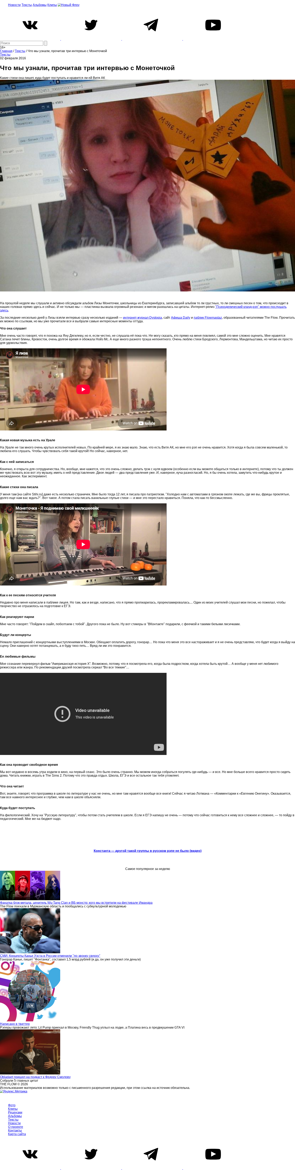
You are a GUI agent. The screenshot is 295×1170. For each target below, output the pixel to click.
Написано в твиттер (15, 1024)
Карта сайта (17, 1134)
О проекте (15, 1127)
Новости (14, 5)
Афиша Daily (180, 317)
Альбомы (40, 5)
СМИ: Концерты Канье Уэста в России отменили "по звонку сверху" (50, 955)
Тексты (26, 5)
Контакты (15, 1130)
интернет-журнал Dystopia (142, 317)
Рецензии (15, 1112)
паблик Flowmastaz (208, 317)
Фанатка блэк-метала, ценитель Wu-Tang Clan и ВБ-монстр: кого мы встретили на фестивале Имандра (76, 902)
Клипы (52, 5)
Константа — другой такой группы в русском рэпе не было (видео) (147, 851)
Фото (11, 1105)
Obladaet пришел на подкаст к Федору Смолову (35, 1077)
